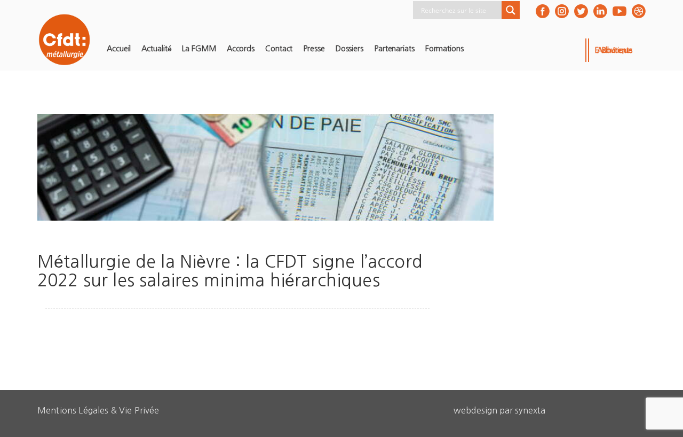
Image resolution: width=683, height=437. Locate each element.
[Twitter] (581, 11)
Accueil (119, 48)
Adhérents (614, 50)
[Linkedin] (600, 11)
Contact (278, 48)
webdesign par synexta (499, 410)
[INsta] (561, 11)
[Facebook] (542, 11)
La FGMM (199, 48)
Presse (313, 48)
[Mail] (638, 11)
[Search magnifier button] (511, 10)
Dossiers (349, 48)
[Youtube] (619, 11)
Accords (241, 48)
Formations (444, 48)
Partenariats (394, 48)
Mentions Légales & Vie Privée (98, 410)
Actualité (156, 48)
